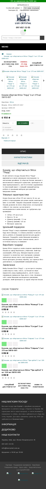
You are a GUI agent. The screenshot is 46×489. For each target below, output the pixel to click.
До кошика (23, 123)
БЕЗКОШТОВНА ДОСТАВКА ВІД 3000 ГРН (10, 64)
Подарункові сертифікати (22, 465)
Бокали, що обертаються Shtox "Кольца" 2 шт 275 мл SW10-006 (22, 305)
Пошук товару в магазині (42, 38)
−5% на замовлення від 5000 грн (23, 1)
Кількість (6, 123)
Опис (23, 151)
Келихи (9, 54)
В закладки (7, 127)
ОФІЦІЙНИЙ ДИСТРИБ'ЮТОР (36, 64)
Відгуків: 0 (5, 138)
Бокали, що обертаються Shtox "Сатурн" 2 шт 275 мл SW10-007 (22, 327)
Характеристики (23, 157)
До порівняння (8, 130)
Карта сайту (23, 467)
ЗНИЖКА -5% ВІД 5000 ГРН (24, 64)
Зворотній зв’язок (35, 467)
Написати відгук (9, 141)
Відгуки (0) (23, 163)
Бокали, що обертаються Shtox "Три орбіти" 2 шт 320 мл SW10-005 (22, 371)
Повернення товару (11, 467)
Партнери (9, 465)
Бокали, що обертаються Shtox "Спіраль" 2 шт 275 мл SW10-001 (23, 349)
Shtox (12, 102)
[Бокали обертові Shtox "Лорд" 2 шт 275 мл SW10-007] (23, 71)
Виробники (36, 465)
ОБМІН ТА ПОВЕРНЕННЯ (38, 386)
